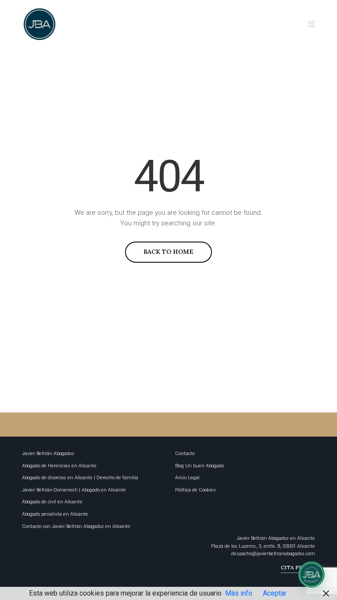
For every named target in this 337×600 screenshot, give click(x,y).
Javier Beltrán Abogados (48, 453)
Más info (238, 593)
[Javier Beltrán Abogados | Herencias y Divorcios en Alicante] (39, 24)
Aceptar (275, 593)
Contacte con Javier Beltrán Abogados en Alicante (76, 526)
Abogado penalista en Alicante (55, 514)
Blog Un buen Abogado (199, 466)
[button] (311, 574)
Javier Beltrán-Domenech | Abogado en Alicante (74, 490)
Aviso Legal (187, 478)
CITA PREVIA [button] (298, 567)
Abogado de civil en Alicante (52, 502)
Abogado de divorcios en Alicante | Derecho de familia (80, 478)
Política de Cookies (195, 490)
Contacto (184, 453)
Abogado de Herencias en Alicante (59, 466)
